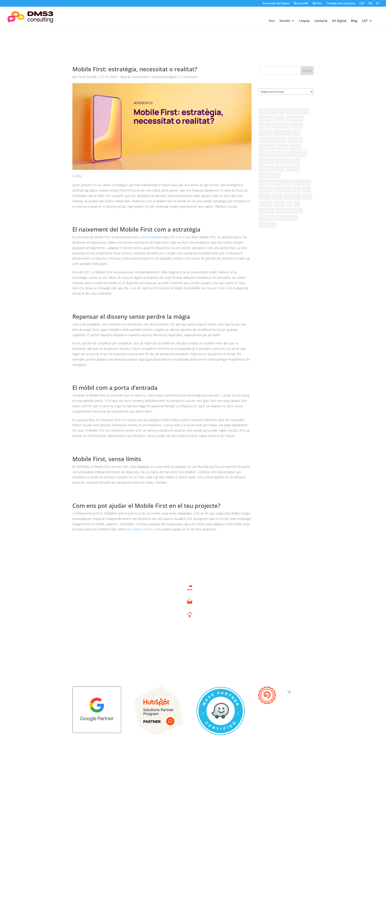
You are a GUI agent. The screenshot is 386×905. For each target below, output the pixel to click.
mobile (77, 176)
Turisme (265, 204)
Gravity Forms (269, 161)
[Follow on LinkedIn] (310, 769)
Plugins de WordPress (278, 639)
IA (298, 161)
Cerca (307, 71)
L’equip (304, 21)
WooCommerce (286, 218)
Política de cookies (85, 775)
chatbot (265, 125)
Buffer (279, 118)
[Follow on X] (292, 769)
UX (296, 204)
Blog (354, 21)
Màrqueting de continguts (276, 182)
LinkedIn (293, 168)
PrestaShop (283, 189)
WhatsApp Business (289, 211)
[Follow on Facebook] (283, 769)
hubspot (287, 161)
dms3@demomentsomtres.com (190, 606)
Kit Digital (339, 21)
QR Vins (317, 3)
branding (265, 118)
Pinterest (266, 189)
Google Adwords (270, 154)
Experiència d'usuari (272, 140)
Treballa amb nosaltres (340, 3)
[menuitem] (362, 4)
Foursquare (267, 147)
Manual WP (301, 3)
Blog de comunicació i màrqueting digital (148, 77)
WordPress (267, 225)
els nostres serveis (139, 529)
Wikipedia (266, 218)
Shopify (265, 196)
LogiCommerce (269, 175)
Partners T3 (278, 598)
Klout (280, 168)
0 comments (189, 77)
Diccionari (278, 646)
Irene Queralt (87, 77)
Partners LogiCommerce (278, 619)
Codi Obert (280, 125)
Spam (277, 196)
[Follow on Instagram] (301, 769)
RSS (297, 189)
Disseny (265, 133)
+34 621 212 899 (190, 593)
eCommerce (282, 133)
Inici (272, 21)
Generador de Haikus (276, 3)
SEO (306, 189)
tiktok (307, 196)
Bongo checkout (297, 111)
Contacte (320, 21)
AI (282, 111)
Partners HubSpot (277, 612)
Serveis (284, 21)
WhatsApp (266, 211)
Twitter (279, 204)
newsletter (302, 182)
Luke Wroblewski (150, 237)
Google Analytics (295, 154)
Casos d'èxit (295, 118)
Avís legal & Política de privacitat (94, 768)
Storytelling (292, 196)
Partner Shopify (277, 626)
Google (295, 147)
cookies (296, 125)
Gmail (282, 147)
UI (289, 204)
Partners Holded (277, 605)
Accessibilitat (268, 111)
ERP (296, 133)
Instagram (266, 168)
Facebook (295, 140)
